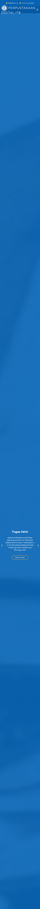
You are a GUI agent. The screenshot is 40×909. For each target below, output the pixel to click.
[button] (2, 545)
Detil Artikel (20, 557)
